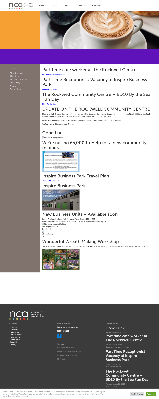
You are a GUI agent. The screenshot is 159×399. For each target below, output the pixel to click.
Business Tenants (18, 79)
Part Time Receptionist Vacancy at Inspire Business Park (125, 355)
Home (41, 5)
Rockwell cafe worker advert (53, 75)
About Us (81, 5)
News (13, 86)
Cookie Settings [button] (137, 394)
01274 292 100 (63, 331)
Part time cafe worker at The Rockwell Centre (126, 338)
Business (13, 327)
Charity (54, 5)
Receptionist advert (50, 89)
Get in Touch (16, 89)
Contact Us (96, 5)
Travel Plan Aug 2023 (50, 181)
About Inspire (16, 73)
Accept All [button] (150, 394)
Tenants (14, 330)
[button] (99, 226)
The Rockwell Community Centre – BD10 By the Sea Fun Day (127, 375)
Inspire (67, 5)
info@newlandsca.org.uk (67, 327)
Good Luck (115, 328)
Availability (15, 82)
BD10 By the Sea (49, 104)
